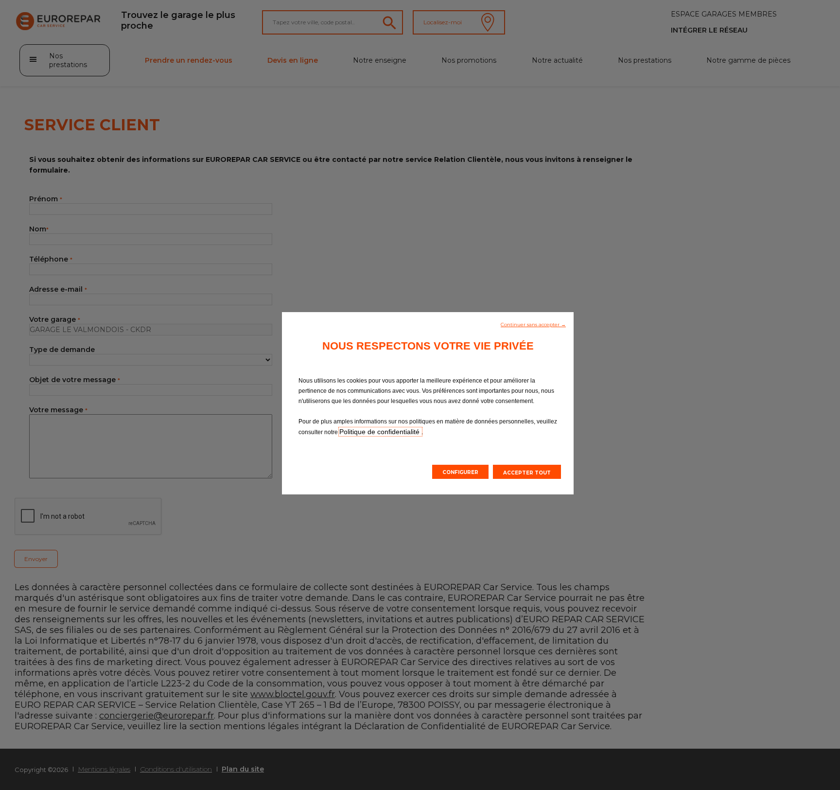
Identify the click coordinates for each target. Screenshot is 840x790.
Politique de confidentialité (380, 432)
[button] (533, 324)
